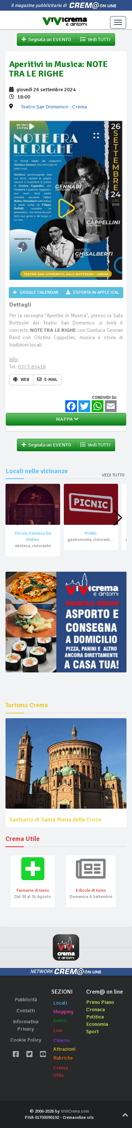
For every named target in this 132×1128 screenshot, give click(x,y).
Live (57, 1030)
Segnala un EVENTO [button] (48, 39)
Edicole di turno (91, 890)
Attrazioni (64, 1049)
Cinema (61, 1040)
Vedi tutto (113, 475)
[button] (118, 518)
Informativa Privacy (25, 1025)
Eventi (60, 1020)
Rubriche (63, 1058)
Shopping (63, 1012)
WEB (24, 379)
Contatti (25, 1011)
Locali (60, 1003)
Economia (97, 1024)
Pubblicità (26, 1000)
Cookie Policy (25, 1040)
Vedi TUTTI (97, 39)
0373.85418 (32, 367)
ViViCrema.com (75, 1111)
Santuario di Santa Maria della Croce (55, 819)
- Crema (54, 107)
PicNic (91, 533)
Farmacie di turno (32, 890)
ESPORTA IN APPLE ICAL (95, 292)
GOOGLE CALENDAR (38, 292)
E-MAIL (50, 379)
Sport (92, 1031)
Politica (95, 1017)
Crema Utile (60, 1071)
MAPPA (64, 419)
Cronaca (95, 1009)
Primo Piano (100, 1002)
